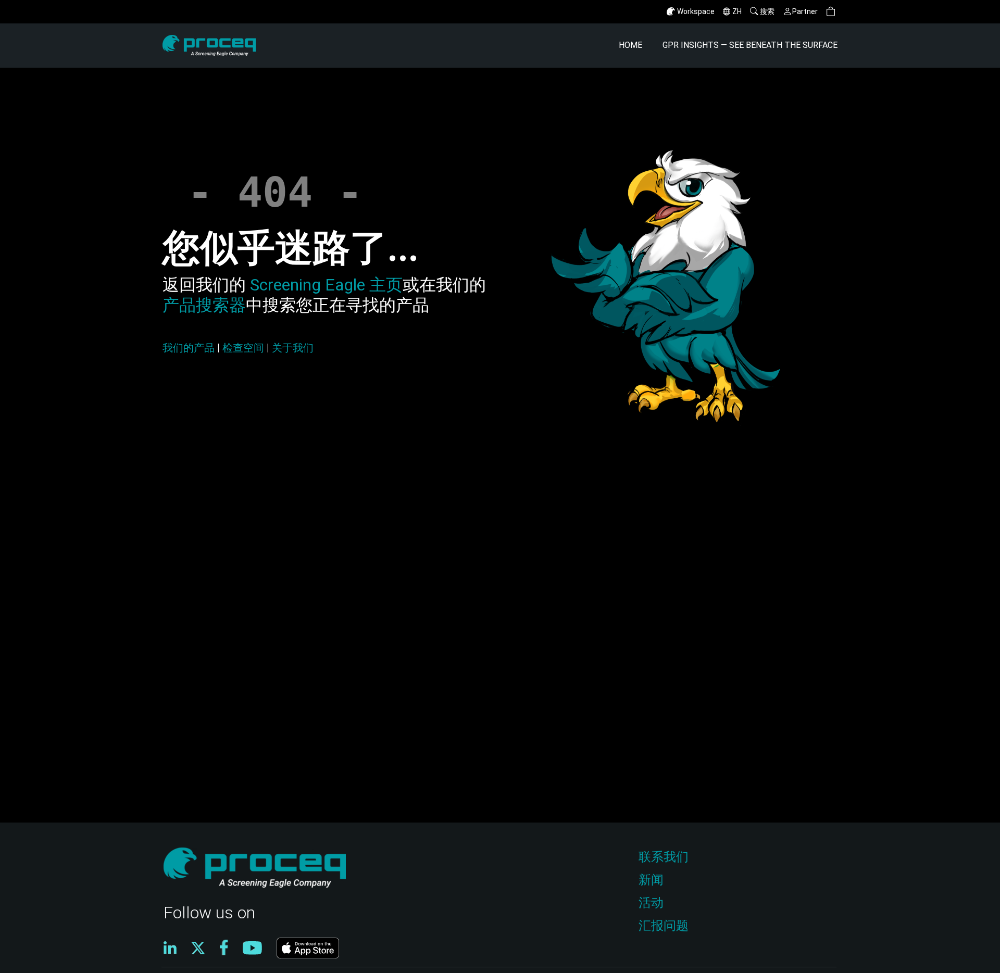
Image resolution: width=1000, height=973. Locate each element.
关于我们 (293, 348)
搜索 (767, 11)
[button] (830, 12)
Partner (805, 11)
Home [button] (630, 45)
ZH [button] (737, 11)
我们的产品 (188, 348)
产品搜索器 (204, 305)
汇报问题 (664, 925)
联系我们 (664, 857)
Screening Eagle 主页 (324, 285)
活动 (651, 902)
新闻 (651, 880)
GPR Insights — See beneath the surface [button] (750, 45)
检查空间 (243, 348)
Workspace (696, 11)
